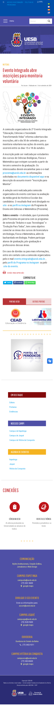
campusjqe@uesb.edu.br (27, 619)
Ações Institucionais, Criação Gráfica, (27, 564)
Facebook (19, 283)
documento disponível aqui (30, 176)
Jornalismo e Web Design (27, 567)
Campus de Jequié (16, 435)
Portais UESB (14, 301)
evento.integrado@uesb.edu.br (29, 258)
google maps (28, 586)
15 (50, 334)
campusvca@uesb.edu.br (27, 658)
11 (39, 334)
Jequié (12, 464)
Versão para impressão (15, 273)
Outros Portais (39, 301)
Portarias (13, 407)
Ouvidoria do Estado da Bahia (27, 641)
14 (47, 334)
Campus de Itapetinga (17, 431)
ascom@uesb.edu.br (27, 606)
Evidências (13, 412)
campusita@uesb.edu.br (27, 580)
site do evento (10, 266)
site (5, 205)
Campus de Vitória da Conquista (22, 440)
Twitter (8, 283)
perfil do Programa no (23, 262)
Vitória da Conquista (17, 469)
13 (44, 334)
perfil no (22, 205)
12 (41, 334)
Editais (12, 402)
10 (36, 334)
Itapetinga (13, 459)
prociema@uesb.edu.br (14, 172)
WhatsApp (30, 283)
